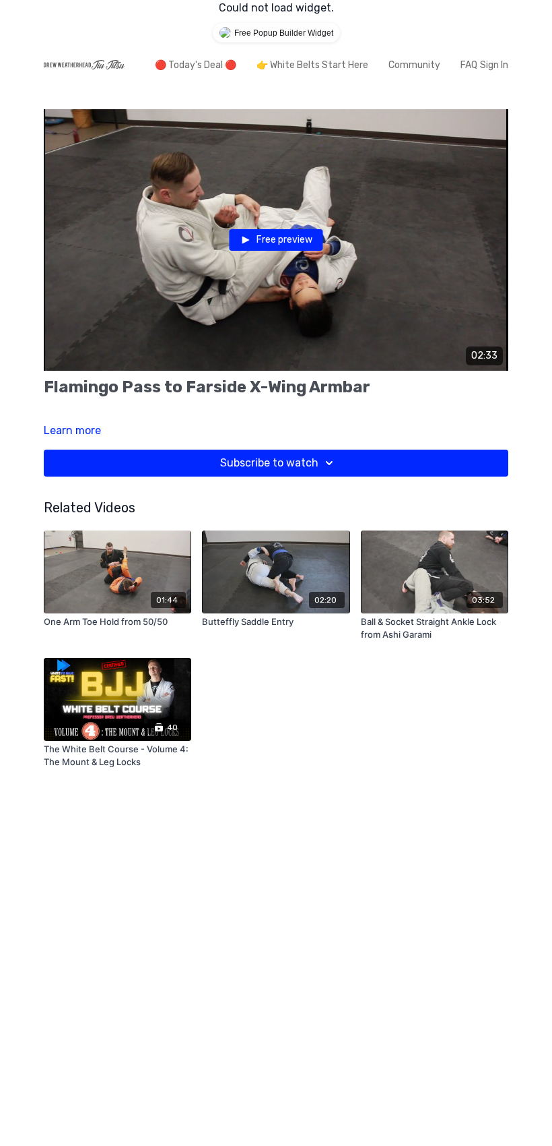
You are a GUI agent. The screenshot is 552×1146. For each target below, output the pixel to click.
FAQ (468, 65)
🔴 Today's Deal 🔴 (195, 65)
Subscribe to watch (269, 462)
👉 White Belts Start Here (312, 65)
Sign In (494, 65)
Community (414, 65)
